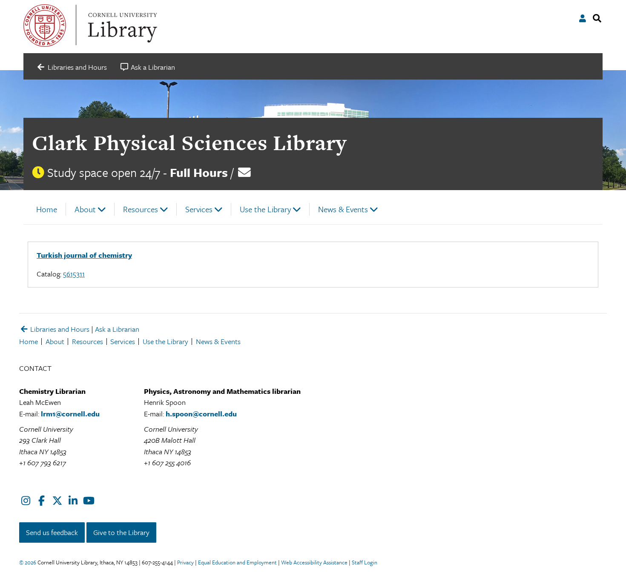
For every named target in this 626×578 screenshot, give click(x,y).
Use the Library (265, 209)
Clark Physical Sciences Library (189, 142)
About (85, 209)
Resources (140, 209)
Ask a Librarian (117, 329)
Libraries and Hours (59, 329)
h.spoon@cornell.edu (201, 413)
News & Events (343, 209)
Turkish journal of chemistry (84, 255)
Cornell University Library (121, 25)
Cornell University (44, 25)
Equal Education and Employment (237, 562)
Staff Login (364, 562)
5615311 (74, 273)
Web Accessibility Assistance (314, 562)
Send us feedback (52, 532)
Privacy (185, 562)
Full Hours (199, 172)
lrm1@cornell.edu (70, 413)
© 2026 (27, 562)
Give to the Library (121, 532)
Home (46, 209)
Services (198, 209)
